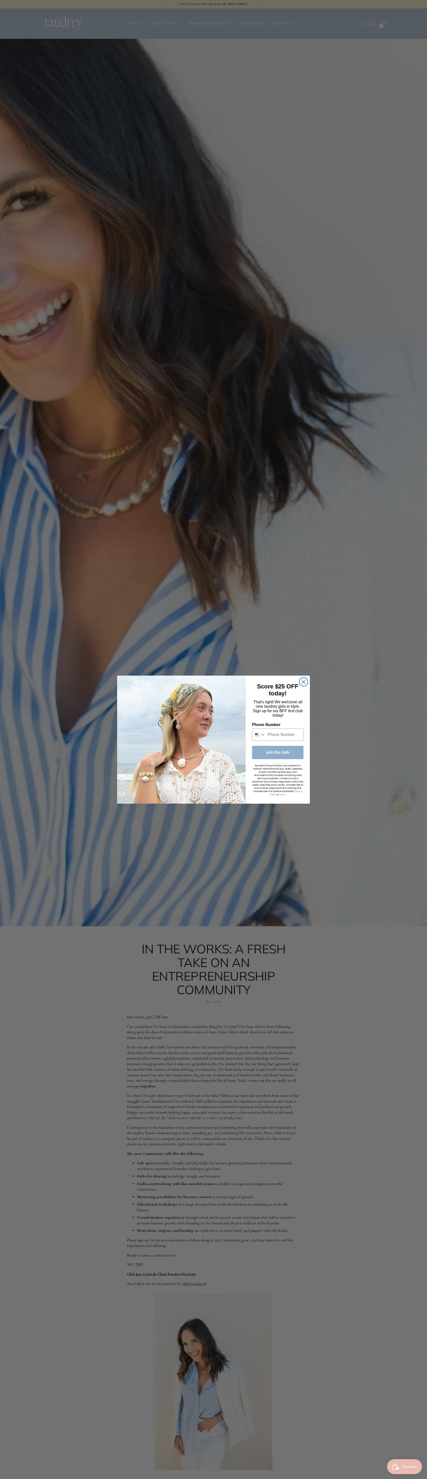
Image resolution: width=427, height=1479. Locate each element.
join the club (277, 752)
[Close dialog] (303, 682)
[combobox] (258, 735)
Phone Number (266, 725)
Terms (282, 794)
